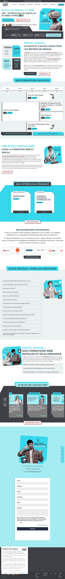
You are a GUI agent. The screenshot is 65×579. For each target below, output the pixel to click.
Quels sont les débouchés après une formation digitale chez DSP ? (19, 314)
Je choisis (15, 572)
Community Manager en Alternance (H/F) (43, 198)
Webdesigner (19, 196)
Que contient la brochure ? (9, 288)
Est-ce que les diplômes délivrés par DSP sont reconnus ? (17, 280)
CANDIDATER (61, 4)
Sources (7, 66)
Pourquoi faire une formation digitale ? (12, 326)
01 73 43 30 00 (35, 469)
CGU (51, 573)
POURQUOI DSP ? (44, 73)
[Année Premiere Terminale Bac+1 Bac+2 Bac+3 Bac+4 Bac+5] (27, 35)
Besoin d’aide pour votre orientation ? (48, 133)
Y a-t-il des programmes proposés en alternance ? (15, 318)
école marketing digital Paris (39, 65)
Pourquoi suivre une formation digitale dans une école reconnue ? (39, 368)
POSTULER (21, 212)
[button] (3, 577)
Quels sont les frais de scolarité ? (11, 292)
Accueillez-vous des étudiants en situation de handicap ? (16, 329)
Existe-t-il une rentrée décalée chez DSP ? (13, 310)
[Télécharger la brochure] (62, 447)
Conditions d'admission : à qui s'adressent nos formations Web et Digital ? (41, 372)
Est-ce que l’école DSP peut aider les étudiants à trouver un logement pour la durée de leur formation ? (21, 334)
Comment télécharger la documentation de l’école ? (15, 284)
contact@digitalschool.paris (34, 471)
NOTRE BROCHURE (30, 73)
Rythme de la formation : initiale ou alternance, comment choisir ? (39, 364)
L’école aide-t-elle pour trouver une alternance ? (14, 322)
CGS (55, 573)
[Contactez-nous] (62, 461)
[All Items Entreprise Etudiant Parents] (16, 35)
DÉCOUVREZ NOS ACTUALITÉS (32, 422)
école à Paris (57, 359)
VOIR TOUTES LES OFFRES (32, 221)
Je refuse (6, 572)
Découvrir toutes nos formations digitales (16, 133)
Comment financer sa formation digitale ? (13, 307)
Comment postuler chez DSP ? (10, 299)
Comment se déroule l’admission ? (11, 295)
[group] (13, 406)
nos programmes (18, 159)
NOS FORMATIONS (8, 19)
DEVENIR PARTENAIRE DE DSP (32, 257)
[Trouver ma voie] (62, 454)
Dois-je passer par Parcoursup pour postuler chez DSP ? (16, 303)
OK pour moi (23, 572)
